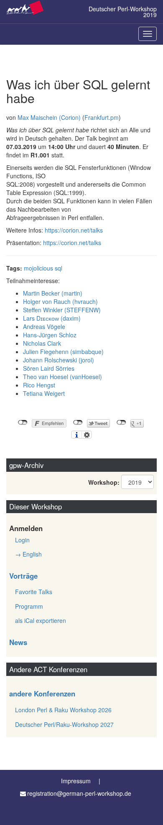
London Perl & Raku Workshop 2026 (63, 710)
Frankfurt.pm (101, 117)
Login (22, 540)
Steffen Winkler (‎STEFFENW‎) (62, 310)
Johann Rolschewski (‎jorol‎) (58, 360)
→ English (28, 554)
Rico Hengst (39, 385)
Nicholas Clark (42, 343)
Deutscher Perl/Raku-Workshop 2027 (64, 724)
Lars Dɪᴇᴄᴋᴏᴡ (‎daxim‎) (52, 318)
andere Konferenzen (42, 693)
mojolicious (38, 268)
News (18, 642)
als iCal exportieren (40, 620)
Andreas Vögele (44, 326)
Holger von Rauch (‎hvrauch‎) (60, 301)
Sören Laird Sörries (48, 368)
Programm (29, 606)
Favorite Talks (33, 591)
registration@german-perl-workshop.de (79, 793)
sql (58, 268)
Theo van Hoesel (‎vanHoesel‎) (62, 376)
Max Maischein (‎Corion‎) (49, 117)
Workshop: (104, 482)
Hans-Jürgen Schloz (49, 335)
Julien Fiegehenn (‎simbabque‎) (63, 351)
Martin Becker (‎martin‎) (52, 293)
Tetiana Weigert (44, 393)
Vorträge (23, 576)
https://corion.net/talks (74, 230)
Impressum (76, 781)
